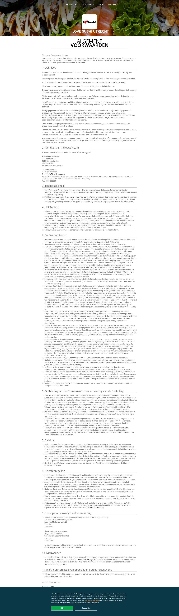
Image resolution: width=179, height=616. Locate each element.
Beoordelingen (86, 4)
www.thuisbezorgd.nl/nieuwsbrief (92, 559)
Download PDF (48, 587)
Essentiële (86, 608)
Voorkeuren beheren (92, 600)
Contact (101, 4)
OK (62, 608)
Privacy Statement (51, 576)
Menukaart (70, 4)
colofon (112, 4)
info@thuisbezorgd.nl (56, 174)
